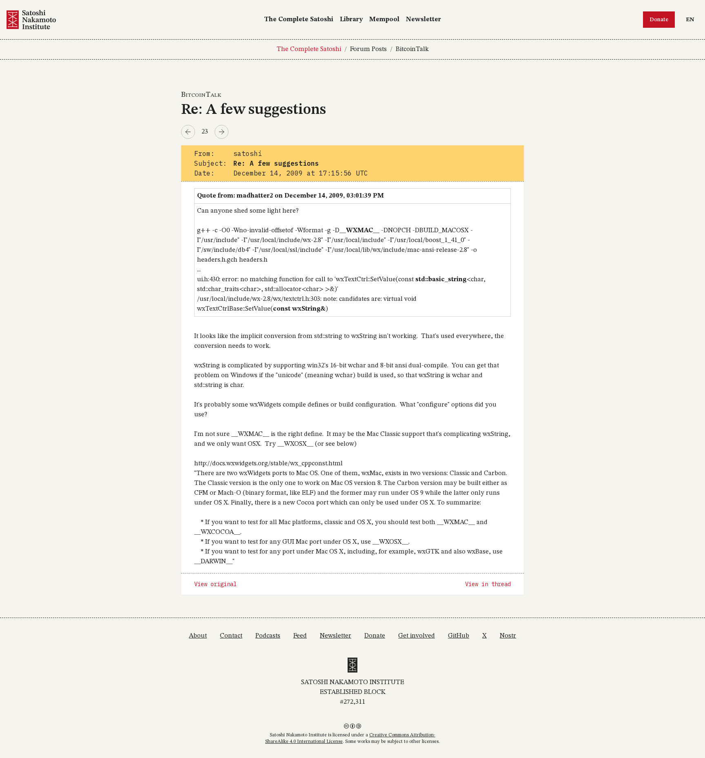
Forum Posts (368, 49)
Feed (300, 636)
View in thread (488, 584)
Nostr (508, 636)
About (198, 636)
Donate (659, 19)
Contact (231, 636)
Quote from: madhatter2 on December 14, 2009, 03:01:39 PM (290, 196)
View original (215, 584)
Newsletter (423, 19)
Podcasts (267, 636)
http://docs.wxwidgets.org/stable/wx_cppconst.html (268, 463)
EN (691, 19)
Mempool (384, 19)
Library (351, 19)
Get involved (416, 636)
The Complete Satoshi (298, 19)
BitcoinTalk (412, 49)
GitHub (458, 636)
